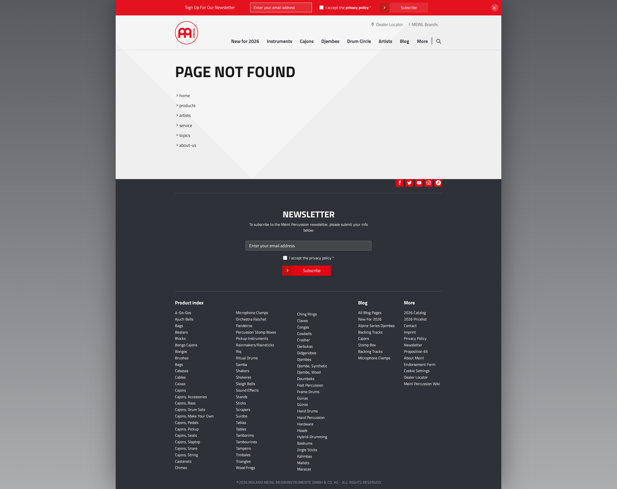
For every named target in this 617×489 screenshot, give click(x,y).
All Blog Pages (369, 312)
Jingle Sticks (307, 450)
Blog (404, 41)
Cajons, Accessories (191, 397)
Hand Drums (307, 411)
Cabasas (181, 371)
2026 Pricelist (415, 319)
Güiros (302, 404)
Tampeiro (243, 448)
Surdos (241, 416)
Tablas (241, 422)
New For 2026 (370, 319)
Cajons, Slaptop (187, 442)
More (422, 41)
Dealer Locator (389, 24)
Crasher (303, 340)
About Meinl (414, 358)
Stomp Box (367, 345)
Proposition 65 (416, 351)
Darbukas (305, 346)
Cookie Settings (416, 371)
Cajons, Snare (186, 448)
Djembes (330, 41)
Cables (180, 377)
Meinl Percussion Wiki (422, 384)
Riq (238, 351)
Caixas (180, 384)
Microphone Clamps (252, 312)
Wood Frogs (245, 467)
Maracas (304, 469)
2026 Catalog (415, 312)
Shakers (242, 371)
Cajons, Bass (185, 403)
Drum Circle (359, 41)
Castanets (183, 461)
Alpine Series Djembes (376, 325)
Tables (241, 429)
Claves (302, 320)
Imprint (410, 332)
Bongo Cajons (186, 345)
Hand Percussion (311, 417)
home (184, 96)
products (187, 105)
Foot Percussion (310, 385)
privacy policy (357, 7)
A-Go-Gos (183, 312)
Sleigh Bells (245, 384)
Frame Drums (308, 392)
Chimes (181, 467)
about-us (187, 145)
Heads (302, 430)
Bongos (181, 351)
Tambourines (246, 442)
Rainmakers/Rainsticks (255, 345)
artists (185, 115)
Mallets (303, 463)
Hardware (305, 424)
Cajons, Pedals (186, 422)
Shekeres (243, 377)
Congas (303, 327)
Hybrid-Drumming (312, 437)
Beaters (181, 332)
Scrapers (243, 409)
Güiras (302, 398)
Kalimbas (304, 456)
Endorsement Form (419, 364)
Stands (241, 397)
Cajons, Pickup (187, 429)
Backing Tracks (370, 332)
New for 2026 (245, 41)
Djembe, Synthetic (312, 366)
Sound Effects (247, 390)
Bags (179, 325)
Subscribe (409, 7)
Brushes (181, 358)
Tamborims (245, 435)
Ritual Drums (247, 358)
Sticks (241, 403)
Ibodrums (304, 443)
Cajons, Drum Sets (190, 409)
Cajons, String (186, 455)
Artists (385, 41)
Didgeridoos (306, 353)
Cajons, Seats (186, 435)
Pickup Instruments (252, 338)
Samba (241, 364)
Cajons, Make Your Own (194, 416)
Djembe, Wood (309, 372)
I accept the (347, 7)
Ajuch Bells (184, 319)
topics (184, 135)
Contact (410, 325)
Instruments (279, 41)
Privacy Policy (415, 338)
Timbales (243, 455)
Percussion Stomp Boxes (256, 332)
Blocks (180, 338)
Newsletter (413, 345)
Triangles (243, 461)
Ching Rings (307, 314)
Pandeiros (244, 325)
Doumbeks (305, 379)
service (185, 125)
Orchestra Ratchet (251, 319)
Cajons (307, 41)
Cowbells (304, 333)
